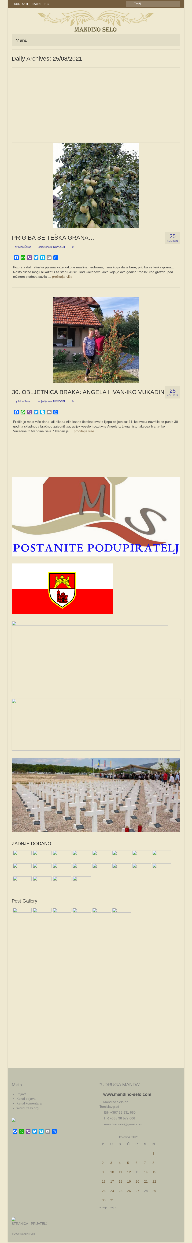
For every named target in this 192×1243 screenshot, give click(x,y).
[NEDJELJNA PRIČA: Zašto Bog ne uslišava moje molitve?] (161, 856)
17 (112, 1181)
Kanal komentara (29, 1103)
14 (146, 1172)
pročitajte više (62, 276)
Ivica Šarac (24, 246)
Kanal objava (26, 1098)
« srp (103, 1207)
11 (120, 1172)
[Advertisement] (96, 107)
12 (129, 1172)
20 (137, 1181)
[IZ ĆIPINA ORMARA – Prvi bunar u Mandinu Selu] (141, 869)
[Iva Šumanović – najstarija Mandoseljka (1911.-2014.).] (42, 856)
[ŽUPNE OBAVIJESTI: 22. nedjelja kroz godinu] (22, 856)
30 (104, 1200)
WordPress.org (27, 1108)
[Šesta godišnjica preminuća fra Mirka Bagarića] (141, 856)
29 (154, 1191)
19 (129, 1181)
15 (154, 1172)
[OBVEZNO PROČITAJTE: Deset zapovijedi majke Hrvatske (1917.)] (121, 869)
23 (104, 1191)
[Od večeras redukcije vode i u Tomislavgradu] (101, 856)
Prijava (21, 1094)
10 (112, 1172)
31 (112, 1200)
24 (112, 1191)
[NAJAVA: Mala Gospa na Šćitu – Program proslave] (42, 869)
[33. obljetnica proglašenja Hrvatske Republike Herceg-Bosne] (42, 882)
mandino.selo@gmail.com (123, 1124)
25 (120, 1191)
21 (146, 1181)
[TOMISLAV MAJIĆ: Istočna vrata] (22, 882)
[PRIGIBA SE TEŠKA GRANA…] (96, 185)
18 (120, 1181)
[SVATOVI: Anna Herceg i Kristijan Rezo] (22, 869)
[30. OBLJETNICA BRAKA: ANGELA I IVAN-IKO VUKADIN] (96, 339)
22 (154, 1181)
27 (137, 1191)
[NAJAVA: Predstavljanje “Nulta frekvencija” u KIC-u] (61, 869)
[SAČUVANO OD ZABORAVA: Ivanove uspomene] (81, 869)
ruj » (113, 1207)
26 (129, 1191)
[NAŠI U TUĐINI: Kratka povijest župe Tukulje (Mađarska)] (121, 856)
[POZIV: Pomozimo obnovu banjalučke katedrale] (101, 869)
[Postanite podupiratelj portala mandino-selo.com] (81, 882)
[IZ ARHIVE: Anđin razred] (61, 882)
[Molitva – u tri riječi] (161, 869)
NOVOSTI (59, 246)
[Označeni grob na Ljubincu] (81, 856)
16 (104, 1181)
